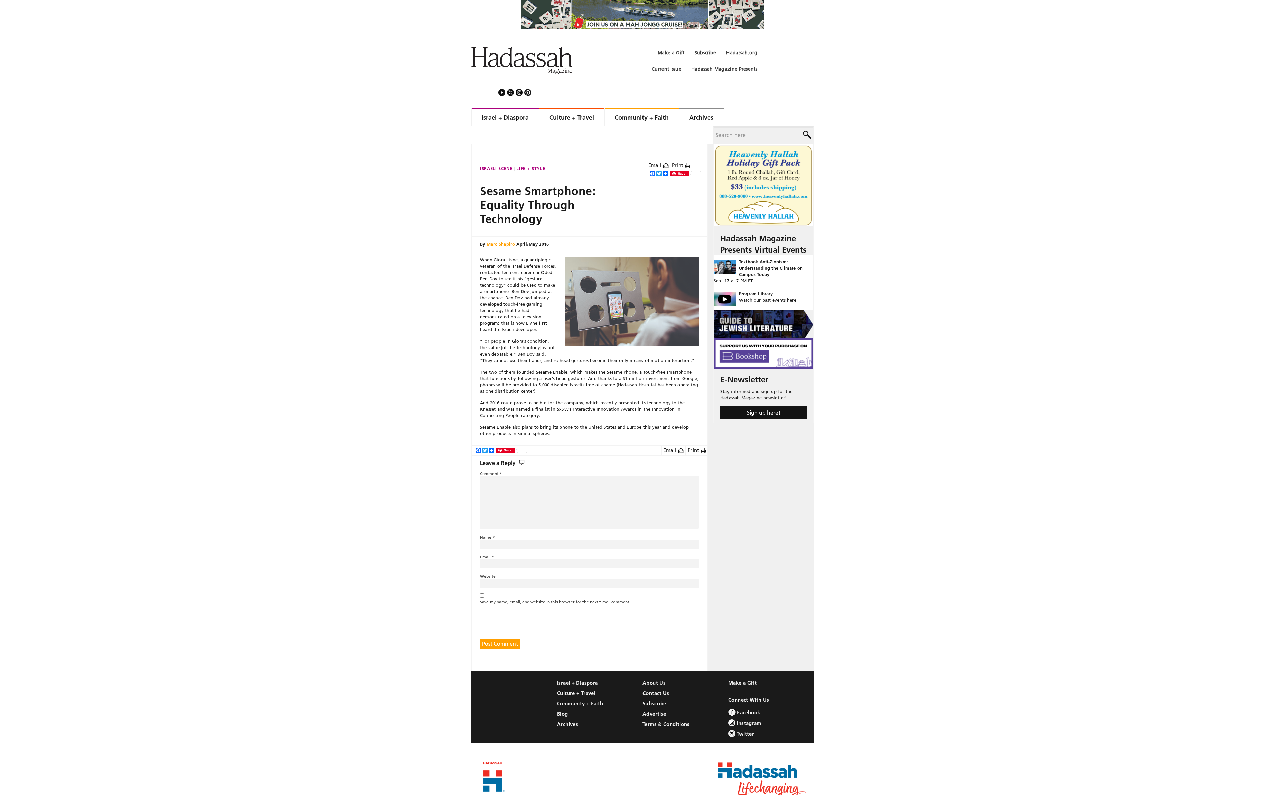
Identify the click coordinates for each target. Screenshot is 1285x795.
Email (655, 147)
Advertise (654, 696)
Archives (567, 706)
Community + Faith (580, 685)
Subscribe (654, 685)
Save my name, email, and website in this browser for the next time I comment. (555, 583)
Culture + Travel (576, 675)
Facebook (748, 694)
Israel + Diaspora (577, 665)
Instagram (748, 705)
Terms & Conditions (666, 706)
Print (678, 147)
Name (487, 519)
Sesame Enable (552, 354)
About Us (654, 665)
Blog (562, 696)
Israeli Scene (496, 150)
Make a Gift (742, 665)
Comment (491, 455)
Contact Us (655, 675)
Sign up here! (763, 394)
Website (488, 558)
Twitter (744, 716)
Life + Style (530, 150)
